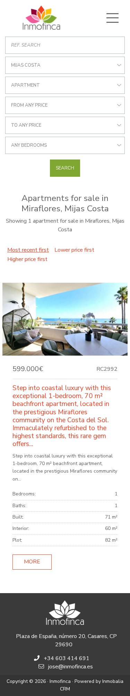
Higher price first (27, 259)
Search (65, 168)
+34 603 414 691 (66, 658)
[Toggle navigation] (112, 17)
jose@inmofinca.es (70, 666)
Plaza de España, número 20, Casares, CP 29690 (66, 640)
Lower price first (74, 250)
